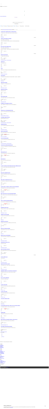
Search (1, 6)
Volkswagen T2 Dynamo (4, 82)
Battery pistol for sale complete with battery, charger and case (9, 319)
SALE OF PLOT (3, 75)
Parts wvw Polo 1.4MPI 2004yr (5, 277)
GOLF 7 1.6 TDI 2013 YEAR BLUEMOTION (7, 200)
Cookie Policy (11, 407)
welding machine (3, 312)
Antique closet (3, 61)
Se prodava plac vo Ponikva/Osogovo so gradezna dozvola (8, 31)
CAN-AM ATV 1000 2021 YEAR (5, 298)
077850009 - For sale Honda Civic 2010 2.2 (6, 103)
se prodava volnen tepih (4, 284)
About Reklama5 (2, 345)
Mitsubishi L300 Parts (4, 124)
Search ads (1, 360)
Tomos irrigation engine (4, 96)
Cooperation (1, 362)
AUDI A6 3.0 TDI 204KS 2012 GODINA (6, 38)
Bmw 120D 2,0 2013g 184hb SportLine (6, 46)
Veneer (2, 68)
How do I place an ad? (2, 351)
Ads (2, 29)
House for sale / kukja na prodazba (5, 228)
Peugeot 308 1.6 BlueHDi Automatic (5, 172)
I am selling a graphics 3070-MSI (5, 117)
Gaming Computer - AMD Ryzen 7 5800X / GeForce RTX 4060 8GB (10, 186)
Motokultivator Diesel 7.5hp (4, 207)
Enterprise (7, 29)
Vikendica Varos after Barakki (5, 214)
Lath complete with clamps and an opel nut (6, 326)
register (1, 350)
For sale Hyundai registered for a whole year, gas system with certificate (10, 305)
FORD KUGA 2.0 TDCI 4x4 (4, 221)
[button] (17, 17)
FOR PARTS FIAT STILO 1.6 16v (5, 242)
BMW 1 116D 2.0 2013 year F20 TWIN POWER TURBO (8, 193)
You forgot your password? (3, 361)
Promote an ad (1, 352)
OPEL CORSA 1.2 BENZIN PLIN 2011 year (6, 179)
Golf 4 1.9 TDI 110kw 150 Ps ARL (5, 249)
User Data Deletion (2, 353)
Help (0, 357)
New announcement (2, 356)
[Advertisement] (18, 27)
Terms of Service (2, 347)
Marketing (1, 346)
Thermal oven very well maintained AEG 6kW (7, 110)
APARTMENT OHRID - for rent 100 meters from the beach (9, 270)
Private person (4, 29)
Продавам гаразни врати (4, 54)
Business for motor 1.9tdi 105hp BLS (6, 235)
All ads (1, 355)
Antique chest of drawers (4, 89)
